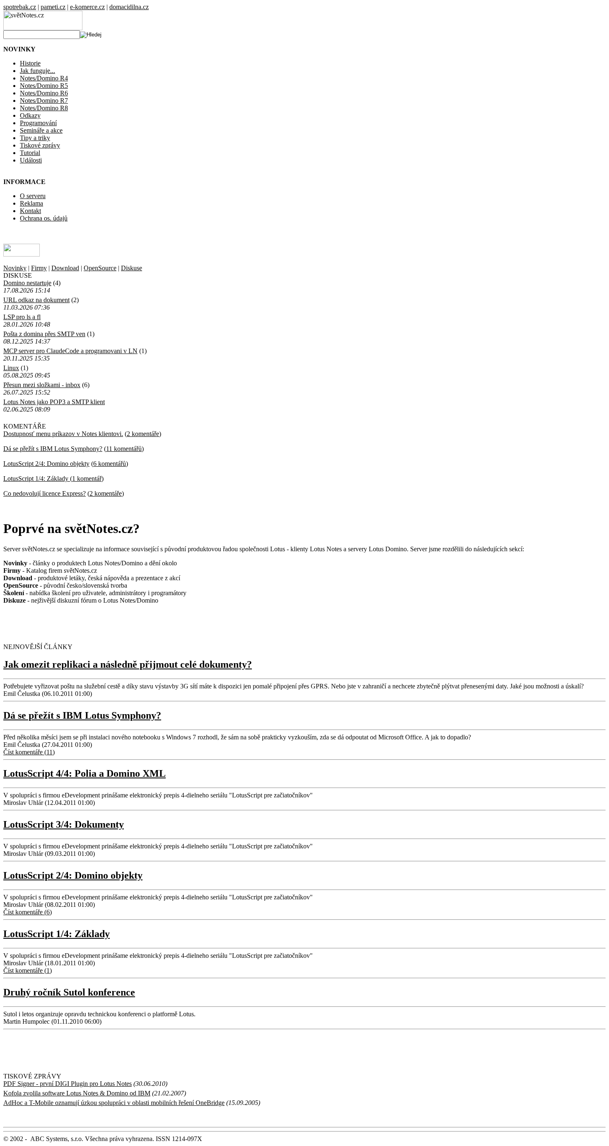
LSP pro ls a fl (22, 316)
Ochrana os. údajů (44, 218)
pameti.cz (53, 6)
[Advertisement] (100, 623)
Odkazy (30, 115)
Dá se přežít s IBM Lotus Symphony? (52, 448)
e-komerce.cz (87, 6)
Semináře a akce (41, 130)
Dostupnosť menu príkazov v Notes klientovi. (63, 433)
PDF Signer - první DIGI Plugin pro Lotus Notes (67, 1083)
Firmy (39, 267)
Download (65, 267)
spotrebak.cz (19, 6)
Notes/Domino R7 (44, 100)
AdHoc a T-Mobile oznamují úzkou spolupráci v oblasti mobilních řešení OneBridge (114, 1102)
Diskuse (131, 267)
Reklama (31, 203)
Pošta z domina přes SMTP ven (44, 333)
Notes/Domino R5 (44, 85)
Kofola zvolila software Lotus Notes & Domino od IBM (76, 1093)
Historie (30, 63)
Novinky (15, 267)
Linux (11, 367)
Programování (38, 122)
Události (31, 160)
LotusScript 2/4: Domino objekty (46, 463)
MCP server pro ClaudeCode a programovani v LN (70, 350)
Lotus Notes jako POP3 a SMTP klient (54, 401)
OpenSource (100, 267)
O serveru (33, 195)
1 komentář (87, 478)
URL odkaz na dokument (36, 299)
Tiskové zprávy (40, 145)
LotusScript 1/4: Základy (36, 478)
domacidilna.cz (129, 6)
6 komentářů (109, 463)
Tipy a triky (35, 137)
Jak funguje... (37, 70)
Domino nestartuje (27, 282)
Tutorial (30, 152)
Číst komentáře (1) (27, 970)
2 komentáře (143, 433)
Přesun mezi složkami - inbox (41, 384)
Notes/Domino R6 (44, 93)
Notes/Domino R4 (44, 78)
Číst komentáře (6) (27, 912)
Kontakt (30, 210)
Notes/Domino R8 (44, 107)
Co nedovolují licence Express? (44, 493)
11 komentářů (124, 448)
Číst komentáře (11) (29, 752)
